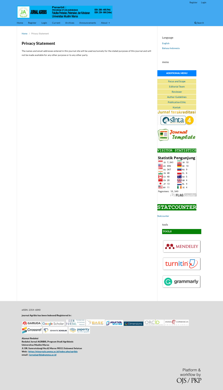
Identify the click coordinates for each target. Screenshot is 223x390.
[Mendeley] (181, 252)
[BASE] (95, 325)
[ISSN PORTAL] (75, 325)
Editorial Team (177, 86)
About (104, 22)
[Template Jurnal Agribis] (176, 140)
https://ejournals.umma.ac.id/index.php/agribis (53, 351)
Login (44, 22)
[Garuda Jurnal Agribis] (31, 325)
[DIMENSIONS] (133, 325)
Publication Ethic (177, 102)
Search (200, 22)
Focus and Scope (176, 81)
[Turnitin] (181, 269)
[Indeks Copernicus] (176, 325)
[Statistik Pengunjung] (176, 195)
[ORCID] (154, 325)
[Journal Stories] (114, 325)
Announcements (87, 22)
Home (20, 22)
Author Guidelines (177, 96)
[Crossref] (32, 332)
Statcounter (163, 216)
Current (56, 22)
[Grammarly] (181, 287)
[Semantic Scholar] (55, 332)
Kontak (177, 107)
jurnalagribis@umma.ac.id (42, 354)
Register (32, 22)
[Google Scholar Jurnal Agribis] (53, 325)
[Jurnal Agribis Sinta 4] (176, 124)
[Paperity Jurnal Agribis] (79, 332)
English (165, 43)
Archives (69, 22)
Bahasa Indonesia (171, 48)
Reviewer (177, 91)
